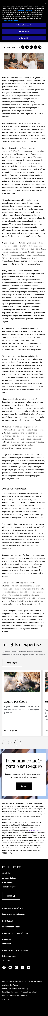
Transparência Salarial (28, 992)
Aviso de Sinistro (9, 878)
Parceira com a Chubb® (15, 950)
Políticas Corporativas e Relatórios (14, 995)
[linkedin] (27, 47)
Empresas (7, 921)
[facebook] (22, 47)
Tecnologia (6, 960)
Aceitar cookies (24, 38)
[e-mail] (31, 47)
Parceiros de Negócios (15, 933)
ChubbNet (6, 939)
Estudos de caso (8, 956)
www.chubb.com (35, 830)
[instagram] (16, 967)
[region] (24, 21)
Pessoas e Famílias (12, 908)
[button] (5, 743)
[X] (35, 47)
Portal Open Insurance (10, 992)
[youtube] (10, 967)
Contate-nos (7, 882)
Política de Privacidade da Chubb (14, 981)
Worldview (6, 944)
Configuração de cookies (24, 25)
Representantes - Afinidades (13, 914)
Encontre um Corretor (11, 927)
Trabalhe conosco (9, 887)
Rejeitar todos (24, 31)
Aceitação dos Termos (10, 985)
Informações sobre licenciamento (14, 988)
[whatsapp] (39, 47)
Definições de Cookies (10, 20)
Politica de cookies (35, 981)
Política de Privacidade (24, 10)
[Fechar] (45, 3)
